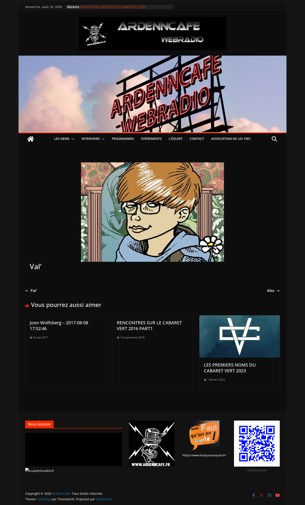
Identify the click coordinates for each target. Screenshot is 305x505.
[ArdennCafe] (152, 58)
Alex (270, 290)
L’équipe (175, 138)
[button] (71, 139)
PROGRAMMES (123, 138)
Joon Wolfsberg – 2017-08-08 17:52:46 (59, 325)
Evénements (151, 138)
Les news (61, 138)
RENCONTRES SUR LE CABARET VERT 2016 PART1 (149, 325)
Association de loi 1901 (231, 138)
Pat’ (34, 290)
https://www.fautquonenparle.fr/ (204, 455)
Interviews (90, 138)
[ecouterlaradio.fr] (39, 471)
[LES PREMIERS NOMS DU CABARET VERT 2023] (239, 318)
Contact (197, 138)
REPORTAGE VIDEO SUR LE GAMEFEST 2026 (114, 7)
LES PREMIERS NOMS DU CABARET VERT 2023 (230, 368)
